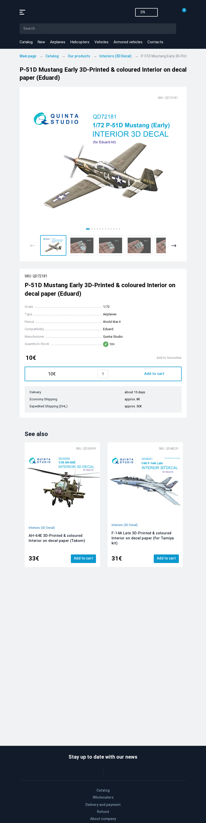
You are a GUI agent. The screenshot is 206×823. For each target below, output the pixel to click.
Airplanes (57, 42)
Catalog (26, 42)
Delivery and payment (103, 805)
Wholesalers (103, 797)
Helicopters (79, 42)
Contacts (155, 42)
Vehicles (101, 42)
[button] (53, 245)
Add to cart (83, 558)
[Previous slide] (32, 245)
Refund (103, 812)
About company (103, 819)
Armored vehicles (128, 42)
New (41, 42)
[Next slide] (173, 245)
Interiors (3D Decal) (42, 528)
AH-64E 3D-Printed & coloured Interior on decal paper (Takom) (57, 538)
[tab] (88, 229)
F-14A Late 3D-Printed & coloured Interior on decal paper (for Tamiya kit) (143, 538)
